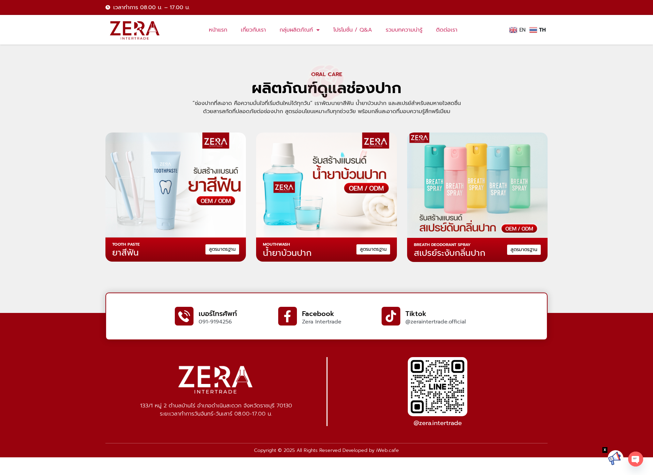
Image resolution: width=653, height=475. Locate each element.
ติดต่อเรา (446, 30)
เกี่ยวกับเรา (253, 30)
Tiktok (415, 314)
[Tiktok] (391, 316)
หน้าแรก (218, 30)
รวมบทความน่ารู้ (404, 30)
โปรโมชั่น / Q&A (352, 30)
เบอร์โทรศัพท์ (218, 314)
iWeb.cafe (387, 450)
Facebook (318, 314)
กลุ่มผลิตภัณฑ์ (296, 30)
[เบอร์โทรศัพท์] (184, 316)
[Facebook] (287, 316)
